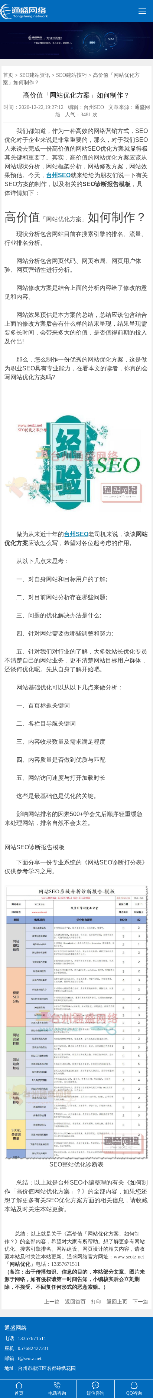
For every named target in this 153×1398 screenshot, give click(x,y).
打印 (96, 1302)
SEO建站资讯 (34, 75)
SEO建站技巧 (71, 75)
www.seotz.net (129, 1257)
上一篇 (52, 1302)
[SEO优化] (33, 15)
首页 (8, 75)
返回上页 (117, 1302)
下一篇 (140, 1302)
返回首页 (75, 1302)
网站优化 (105, 157)
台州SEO (58, 175)
